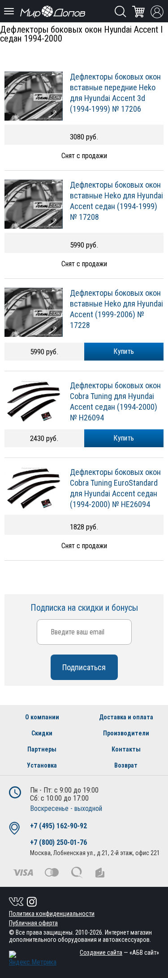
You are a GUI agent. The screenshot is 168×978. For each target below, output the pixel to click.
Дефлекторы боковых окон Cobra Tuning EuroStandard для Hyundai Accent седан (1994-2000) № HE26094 (115, 488)
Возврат (126, 765)
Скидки (41, 733)
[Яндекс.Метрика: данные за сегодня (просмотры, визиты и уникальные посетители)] (32, 958)
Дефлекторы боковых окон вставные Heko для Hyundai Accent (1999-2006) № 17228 (116, 309)
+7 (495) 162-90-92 (58, 826)
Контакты (126, 749)
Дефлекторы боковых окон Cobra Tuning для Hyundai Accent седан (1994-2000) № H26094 (115, 401)
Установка (42, 765)
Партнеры (41, 749)
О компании (42, 717)
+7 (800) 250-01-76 (58, 842)
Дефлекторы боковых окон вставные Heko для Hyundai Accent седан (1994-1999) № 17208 (116, 201)
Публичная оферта (33, 923)
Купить (123, 351)
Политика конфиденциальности (52, 913)
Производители (126, 733)
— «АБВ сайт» (119, 952)
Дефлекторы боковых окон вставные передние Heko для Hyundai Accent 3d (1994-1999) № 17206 (115, 92)
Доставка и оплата (126, 717)
